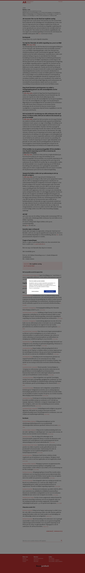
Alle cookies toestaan (50, 291)
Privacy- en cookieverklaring (34, 288)
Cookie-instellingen (35, 291)
